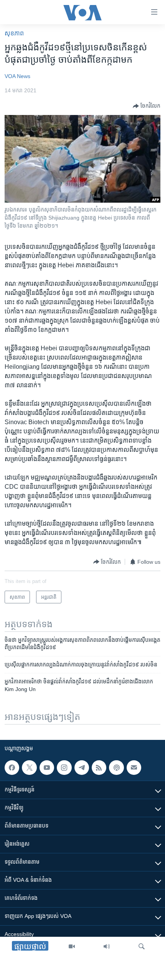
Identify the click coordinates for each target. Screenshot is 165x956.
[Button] (146, 106)
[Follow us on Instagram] (64, 767)
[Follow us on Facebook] (12, 767)
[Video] (71, 946)
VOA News (17, 76)
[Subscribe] (134, 767)
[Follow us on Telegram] (81, 767)
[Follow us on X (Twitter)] (29, 767)
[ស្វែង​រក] (141, 946)
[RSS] (99, 767)
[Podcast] (116, 767)
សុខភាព (14, 33)
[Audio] (106, 946)
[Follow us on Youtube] (47, 767)
